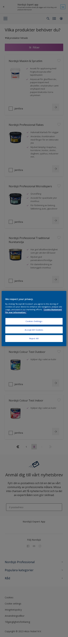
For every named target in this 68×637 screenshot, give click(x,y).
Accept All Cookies (34, 330)
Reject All (34, 338)
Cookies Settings (34, 321)
